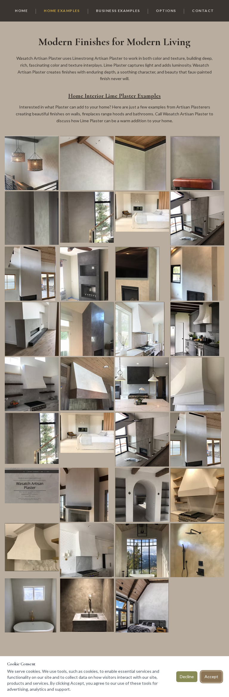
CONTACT (203, 10)
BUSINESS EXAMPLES (118, 10)
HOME (21, 10)
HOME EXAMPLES (62, 10)
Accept (211, 676)
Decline (187, 676)
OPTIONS (166, 10)
